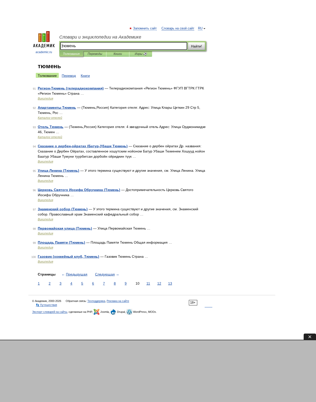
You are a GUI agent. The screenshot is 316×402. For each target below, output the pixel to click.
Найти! (196, 46)
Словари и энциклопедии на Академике (100, 37)
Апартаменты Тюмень (57, 107)
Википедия (45, 98)
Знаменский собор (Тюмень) (63, 209)
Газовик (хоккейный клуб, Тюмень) (68, 256)
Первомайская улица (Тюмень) (65, 228)
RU (200, 28)
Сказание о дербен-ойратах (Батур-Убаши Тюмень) (83, 146)
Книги (118, 54)
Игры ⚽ (141, 54)
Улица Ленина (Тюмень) (58, 170)
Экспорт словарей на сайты (49, 311)
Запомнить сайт (145, 28)
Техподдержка (96, 300)
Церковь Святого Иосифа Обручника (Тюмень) (79, 190)
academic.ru (44, 52)
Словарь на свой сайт (177, 28)
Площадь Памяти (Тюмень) (61, 242)
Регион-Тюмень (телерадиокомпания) (71, 88)
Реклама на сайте (118, 300)
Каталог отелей (50, 118)
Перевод (69, 76)
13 (170, 283)
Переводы (95, 54)
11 (148, 283)
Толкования (71, 54)
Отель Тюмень (50, 127)
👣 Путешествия (46, 304)
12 (159, 283)
